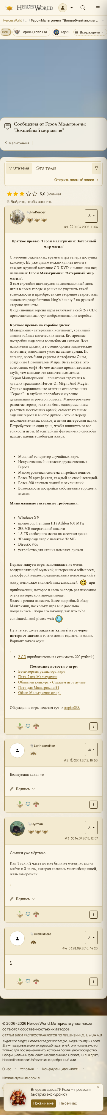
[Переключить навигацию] (97, 7)
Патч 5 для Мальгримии (37, 677)
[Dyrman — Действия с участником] (91, 827)
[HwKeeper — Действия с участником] (91, 216)
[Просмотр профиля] (17, 216)
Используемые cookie (21, 1078)
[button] (65, 7)
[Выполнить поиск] (96, 168)
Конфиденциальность (61, 1069)
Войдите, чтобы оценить (31, 201)
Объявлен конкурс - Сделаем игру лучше (52, 682)
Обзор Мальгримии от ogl (39, 693)
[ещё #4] (93, 982)
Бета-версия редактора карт (41, 671)
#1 (66, 227)
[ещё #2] (93, 805)
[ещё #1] (93, 726)
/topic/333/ (72, 708)
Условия (27, 1069)
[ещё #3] (93, 915)
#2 (66, 760)
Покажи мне (43, 1103)
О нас (6, 1069)
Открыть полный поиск (74, 179)
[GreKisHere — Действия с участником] (91, 937)
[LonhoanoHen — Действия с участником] (91, 749)
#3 (66, 838)
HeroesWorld (12, 20)
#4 (64, 948)
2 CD (22, 657)
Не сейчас (68, 1103)
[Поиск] (82, 7)
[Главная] (29, 8)
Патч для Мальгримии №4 (38, 688)
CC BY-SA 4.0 (91, 1035)
